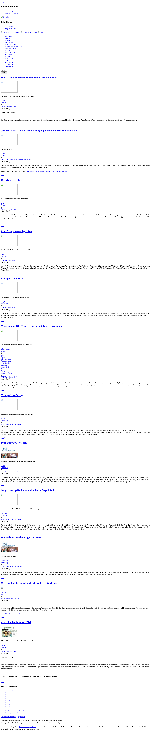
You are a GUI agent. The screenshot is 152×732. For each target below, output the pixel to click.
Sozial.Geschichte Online (10, 598)
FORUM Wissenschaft (9, 260)
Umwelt (8, 56)
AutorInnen (9, 27)
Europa (7, 40)
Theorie (8, 60)
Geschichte (9, 62)
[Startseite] (5, 17)
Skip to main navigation (9, 2)
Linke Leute (9, 58)
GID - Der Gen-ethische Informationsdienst (16, 160)
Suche (3, 70)
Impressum (21, 717)
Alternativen (9, 64)
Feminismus (9, 42)
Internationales (10, 48)
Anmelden (9, 11)
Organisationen (10, 29)
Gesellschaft (9, 54)
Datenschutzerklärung (8, 717)
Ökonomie (9, 36)
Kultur (7, 50)
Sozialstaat (9, 66)
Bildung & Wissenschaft (13, 46)
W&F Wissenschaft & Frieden (11, 424)
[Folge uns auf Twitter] (29, 32)
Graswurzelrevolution (8, 107)
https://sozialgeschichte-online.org (17, 614)
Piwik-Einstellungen (12, 13)
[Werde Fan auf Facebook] (10, 32)
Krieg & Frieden (11, 44)
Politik (7, 38)
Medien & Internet (11, 52)
